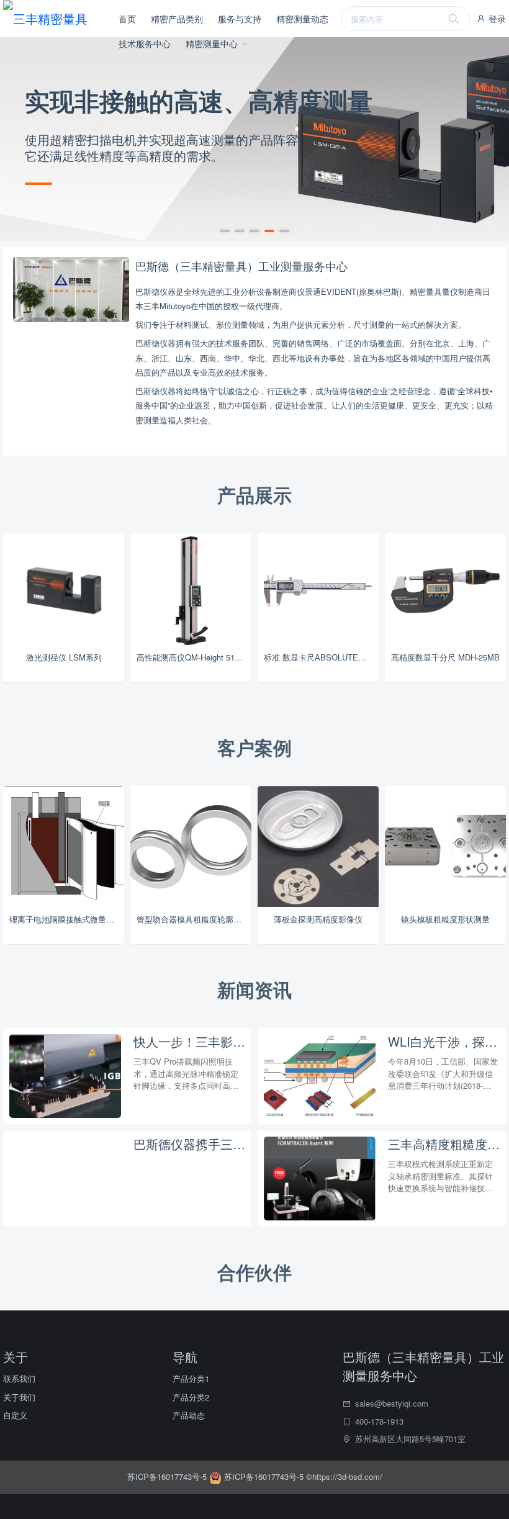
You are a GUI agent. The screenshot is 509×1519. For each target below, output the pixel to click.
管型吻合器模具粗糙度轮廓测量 (193, 919)
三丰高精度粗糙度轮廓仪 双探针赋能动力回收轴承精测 (444, 1144)
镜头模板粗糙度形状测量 (445, 919)
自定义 (15, 1415)
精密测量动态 (302, 18)
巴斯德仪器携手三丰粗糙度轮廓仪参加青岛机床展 (189, 1144)
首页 (127, 18)
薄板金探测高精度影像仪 (318, 919)
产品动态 (189, 1415)
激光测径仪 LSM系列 (64, 657)
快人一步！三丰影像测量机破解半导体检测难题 (189, 1041)
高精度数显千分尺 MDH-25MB (445, 657)
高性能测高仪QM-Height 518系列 (194, 657)
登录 (496, 18)
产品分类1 (191, 1378)
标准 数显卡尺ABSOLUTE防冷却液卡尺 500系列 (321, 657)
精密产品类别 (177, 18)
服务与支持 (239, 18)
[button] (225, 231)
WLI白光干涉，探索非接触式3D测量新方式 (444, 1041)
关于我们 (19, 1397)
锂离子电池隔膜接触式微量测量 (65, 919)
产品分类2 (191, 1397)
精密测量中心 (213, 43)
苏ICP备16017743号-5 (168, 1476)
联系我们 (19, 1378)
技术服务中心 (145, 43)
